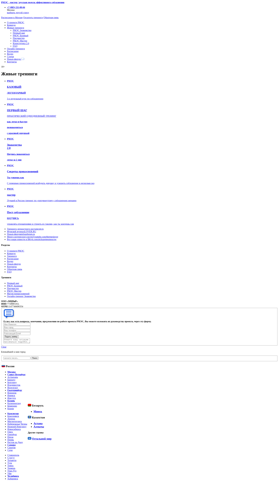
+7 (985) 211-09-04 (16, 7)
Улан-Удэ (11, 471)
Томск (10, 465)
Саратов (11, 447)
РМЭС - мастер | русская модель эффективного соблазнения (32, 2)
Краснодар (13, 413)
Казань (11, 400)
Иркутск (11, 398)
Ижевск (11, 395)
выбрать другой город (18, 12)
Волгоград (12, 387)
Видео (10, 54)
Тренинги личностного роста (25, 229)
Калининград (14, 403)
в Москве (12, 17)
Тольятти (11, 460)
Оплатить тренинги (33, 17)
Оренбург (12, 434)
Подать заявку (11, 336)
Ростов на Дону (15, 442)
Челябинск (13, 476)
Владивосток (13, 385)
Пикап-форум (14, 59)
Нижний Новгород (16, 426)
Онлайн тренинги (16, 48)
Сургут (11, 458)
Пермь (10, 439)
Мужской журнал (21, 231)
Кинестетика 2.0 (21, 43)
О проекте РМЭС (15, 22)
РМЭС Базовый (20, 35)
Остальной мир (42, 438)
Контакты (12, 62)
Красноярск (13, 416)
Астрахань (12, 377)
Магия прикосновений (18, 293)
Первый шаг (19, 33)
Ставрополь (13, 455)
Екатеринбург (14, 390)
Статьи (10, 56)
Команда (11, 25)
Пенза (10, 437)
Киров (10, 408)
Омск (10, 432)
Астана (38, 423)
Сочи (10, 450)
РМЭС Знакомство (22, 30)
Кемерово (12, 406)
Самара (11, 445)
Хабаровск (12, 478)
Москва (11, 372)
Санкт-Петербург (16, 374)
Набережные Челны (17, 424)
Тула (9, 463)
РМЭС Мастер (20, 41)
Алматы (39, 426)
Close (3, 347)
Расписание (13, 51)
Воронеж (11, 393)
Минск (38, 411)
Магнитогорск (14, 421)
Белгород (12, 382)
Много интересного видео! (32, 237)
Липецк (11, 419)
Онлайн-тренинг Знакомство (21, 296)
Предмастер (19, 38)
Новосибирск (14, 429)
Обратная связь (51, 17)
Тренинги (12, 256)
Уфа (9, 473)
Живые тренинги (15, 27)
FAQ (15, 46)
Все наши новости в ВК (32, 239)
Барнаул (11, 380)
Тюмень (11, 468)
